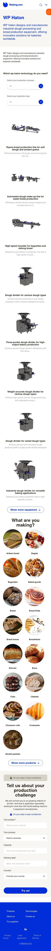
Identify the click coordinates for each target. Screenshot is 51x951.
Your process (9, 832)
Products (11, 911)
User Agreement (21, 936)
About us (11, 916)
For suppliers (12, 921)
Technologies (31, 911)
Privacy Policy (7, 936)
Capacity (8, 845)
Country (7, 870)
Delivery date (10, 857)
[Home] (13, 4)
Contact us (30, 916)
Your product (10, 819)
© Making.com (25, 943)
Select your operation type (18, 96)
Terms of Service (36, 936)
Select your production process (20, 80)
